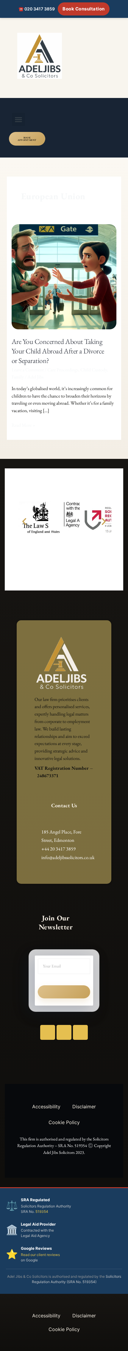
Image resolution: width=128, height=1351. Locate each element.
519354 (41, 1211)
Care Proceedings (62, 370)
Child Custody (93, 370)
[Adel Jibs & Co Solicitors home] (64, 56)
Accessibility (46, 1107)
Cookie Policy (64, 1122)
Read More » (23, 425)
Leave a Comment (28, 370)
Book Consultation (84, 9)
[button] (18, 119)
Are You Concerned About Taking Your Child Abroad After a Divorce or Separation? (58, 351)
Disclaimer (84, 1107)
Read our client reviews (40, 1254)
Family (18, 377)
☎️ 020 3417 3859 (36, 8)
